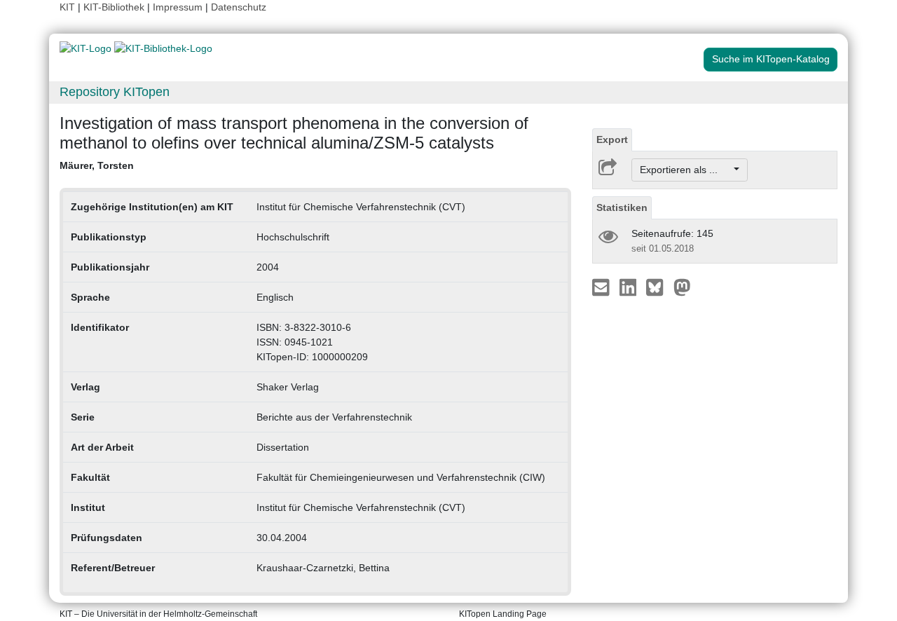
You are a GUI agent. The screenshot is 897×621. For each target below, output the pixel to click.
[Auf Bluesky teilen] (658, 286)
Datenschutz (238, 7)
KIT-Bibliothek (115, 7)
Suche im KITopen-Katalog (771, 58)
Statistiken (622, 207)
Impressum (178, 7)
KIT (67, 7)
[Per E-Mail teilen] (602, 286)
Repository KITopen (115, 92)
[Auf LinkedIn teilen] (629, 286)
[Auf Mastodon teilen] (682, 286)
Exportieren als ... (686, 169)
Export (612, 139)
